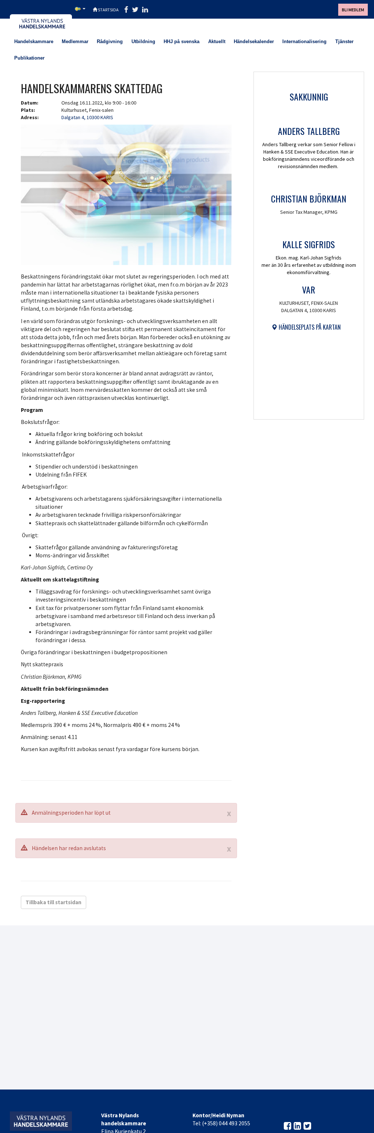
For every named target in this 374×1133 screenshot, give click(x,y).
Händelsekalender (254, 41)
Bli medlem (353, 9)
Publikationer (29, 58)
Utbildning (143, 41)
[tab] (306, 327)
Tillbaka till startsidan (53, 902)
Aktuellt (216, 41)
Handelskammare (33, 41)
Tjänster (344, 41)
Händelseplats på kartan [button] (309, 327)
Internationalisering (304, 41)
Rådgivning (110, 41)
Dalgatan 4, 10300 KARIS (87, 117)
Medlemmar (75, 41)
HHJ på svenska (181, 41)
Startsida (108, 9)
